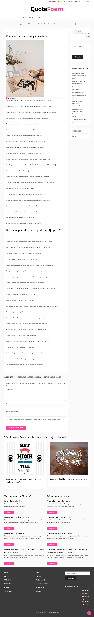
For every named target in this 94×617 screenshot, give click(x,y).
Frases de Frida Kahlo (78, 92)
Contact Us (7, 584)
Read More (9, 512)
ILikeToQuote (40, 587)
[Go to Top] (89, 613)
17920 (84, 33)
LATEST (6, 576)
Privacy (6, 587)
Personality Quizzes (42, 584)
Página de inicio (27, 17)
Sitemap (38, 591)
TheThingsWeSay (41, 580)
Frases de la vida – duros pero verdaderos (68, 479)
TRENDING (7, 580)
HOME (6, 572)
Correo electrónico (12, 411)
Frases (38, 17)
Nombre (9, 404)
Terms (38, 572)
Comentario (10, 389)
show (15, 98)
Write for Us (8, 591)
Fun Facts (38, 576)
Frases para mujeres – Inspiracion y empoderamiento (78, 104)
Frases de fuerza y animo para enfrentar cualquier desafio (79, 76)
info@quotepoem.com (72, 586)
